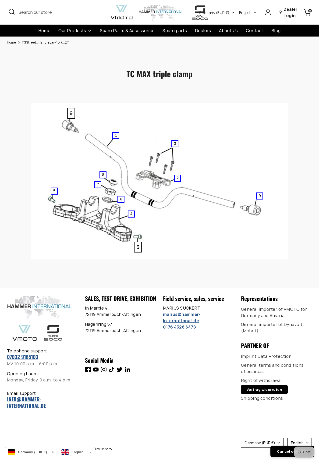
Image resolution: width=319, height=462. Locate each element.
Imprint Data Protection (266, 356)
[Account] (268, 12)
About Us (228, 30)
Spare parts (175, 30)
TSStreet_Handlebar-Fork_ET (45, 42)
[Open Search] (11, 11)
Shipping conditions (262, 398)
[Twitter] (119, 369)
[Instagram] (103, 369)
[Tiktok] (111, 369)
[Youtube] (96, 369)
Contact (254, 30)
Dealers (203, 30)
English (245, 12)
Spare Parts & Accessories (127, 30)
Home (44, 30)
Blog (276, 30)
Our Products (72, 30)
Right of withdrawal (261, 380)
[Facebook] (88, 369)
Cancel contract (292, 451)
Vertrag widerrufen (264, 389)
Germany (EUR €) (214, 12)
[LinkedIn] (127, 369)
